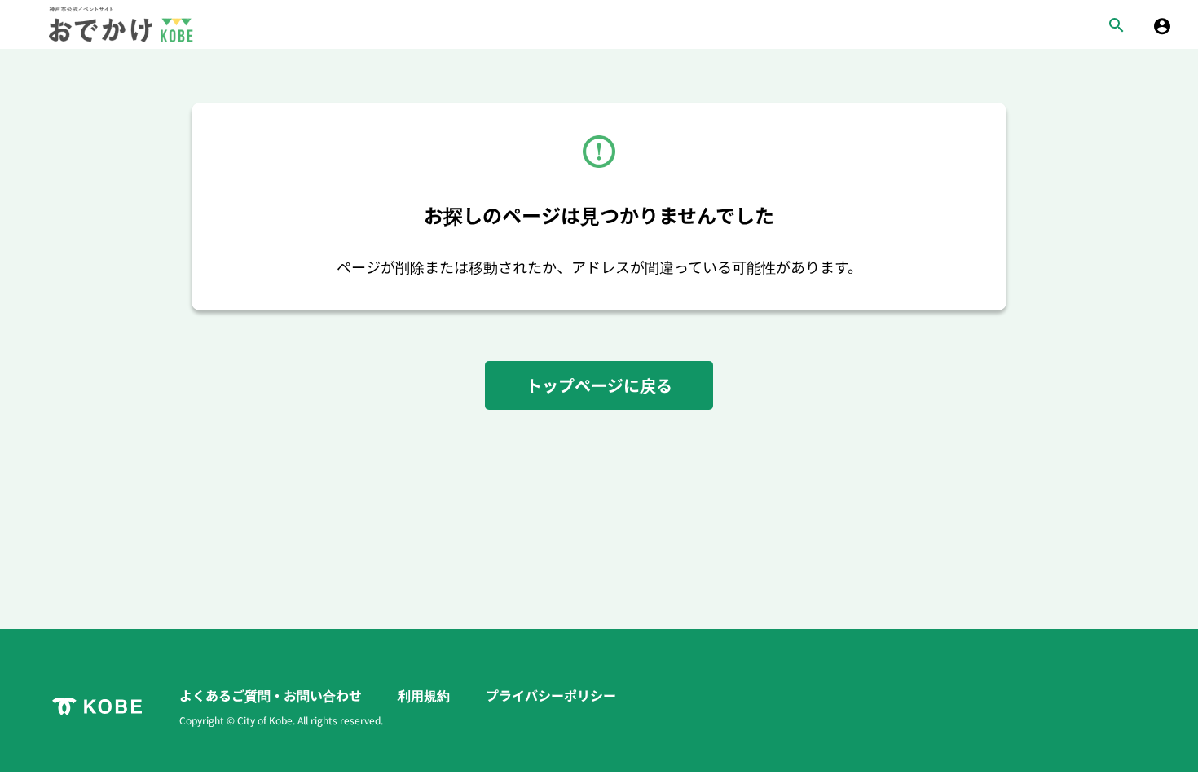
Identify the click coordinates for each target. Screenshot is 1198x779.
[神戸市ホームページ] (97, 706)
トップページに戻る (599, 385)
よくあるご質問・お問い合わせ (272, 695)
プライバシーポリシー (551, 695)
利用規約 (425, 695)
